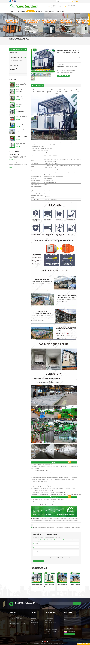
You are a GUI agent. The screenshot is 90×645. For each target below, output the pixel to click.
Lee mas (17, 86)
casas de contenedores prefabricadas (70, 520)
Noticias (33, 620)
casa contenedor (13, 52)
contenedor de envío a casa (51, 629)
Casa (12, 11)
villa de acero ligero (14, 63)
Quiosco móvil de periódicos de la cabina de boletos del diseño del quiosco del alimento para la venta (21, 117)
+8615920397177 (15, 626)
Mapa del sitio (34, 625)
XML (32, 627)
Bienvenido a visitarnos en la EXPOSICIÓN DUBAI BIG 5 (18, 163)
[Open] (89, 19)
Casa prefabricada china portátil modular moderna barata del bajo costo (64, 585)
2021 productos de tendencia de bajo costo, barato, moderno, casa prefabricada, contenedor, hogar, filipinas (21, 97)
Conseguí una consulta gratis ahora (83, 644)
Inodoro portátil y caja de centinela (17, 57)
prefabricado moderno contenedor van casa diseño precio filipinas (48, 525)
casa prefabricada (14, 55)
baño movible (48, 620)
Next (80, 569)
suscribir (77, 603)
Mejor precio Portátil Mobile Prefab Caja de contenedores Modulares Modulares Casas (21, 104)
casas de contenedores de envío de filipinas (53, 520)
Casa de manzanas (14, 65)
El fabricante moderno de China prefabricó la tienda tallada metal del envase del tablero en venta (38, 585)
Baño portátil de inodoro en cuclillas (21, 144)
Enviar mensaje (38, 561)
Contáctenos (60, 11)
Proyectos (39, 11)
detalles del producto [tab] (37, 85)
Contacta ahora (62, 75)
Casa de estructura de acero (16, 72)
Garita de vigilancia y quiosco (16, 60)
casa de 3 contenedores (72, 518)
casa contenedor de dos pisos (37, 520)
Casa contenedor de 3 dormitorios (60, 518)
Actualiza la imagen (71, 631)
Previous (78, 569)
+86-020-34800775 (57, 7)
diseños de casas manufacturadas (52, 625)
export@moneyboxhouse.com (74, 7)
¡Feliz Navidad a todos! (14, 154)
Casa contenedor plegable (50, 622)
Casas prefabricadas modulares (52, 631)
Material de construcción (15, 75)
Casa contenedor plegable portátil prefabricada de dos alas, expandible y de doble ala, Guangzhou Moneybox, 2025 (21, 84)
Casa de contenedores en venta (52, 636)
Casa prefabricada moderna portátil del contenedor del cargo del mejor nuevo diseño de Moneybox (76, 585)
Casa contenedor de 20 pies (46, 518)
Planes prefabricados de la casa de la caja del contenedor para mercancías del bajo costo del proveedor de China (21, 110)
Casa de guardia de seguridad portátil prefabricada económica (21, 124)
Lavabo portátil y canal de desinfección (15, 68)
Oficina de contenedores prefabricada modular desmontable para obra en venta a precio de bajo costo (51, 585)
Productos (30, 11)
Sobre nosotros (20, 11)
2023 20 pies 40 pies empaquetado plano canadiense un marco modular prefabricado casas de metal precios (20, 90)
